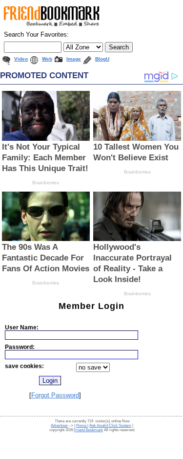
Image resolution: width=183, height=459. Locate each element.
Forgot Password (55, 395)
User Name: (22, 327)
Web (47, 59)
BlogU (102, 59)
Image (73, 59)
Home (81, 425)
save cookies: (24, 366)
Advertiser (59, 425)
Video (21, 59)
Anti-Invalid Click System (110, 425)
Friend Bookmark (88, 430)
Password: (20, 347)
